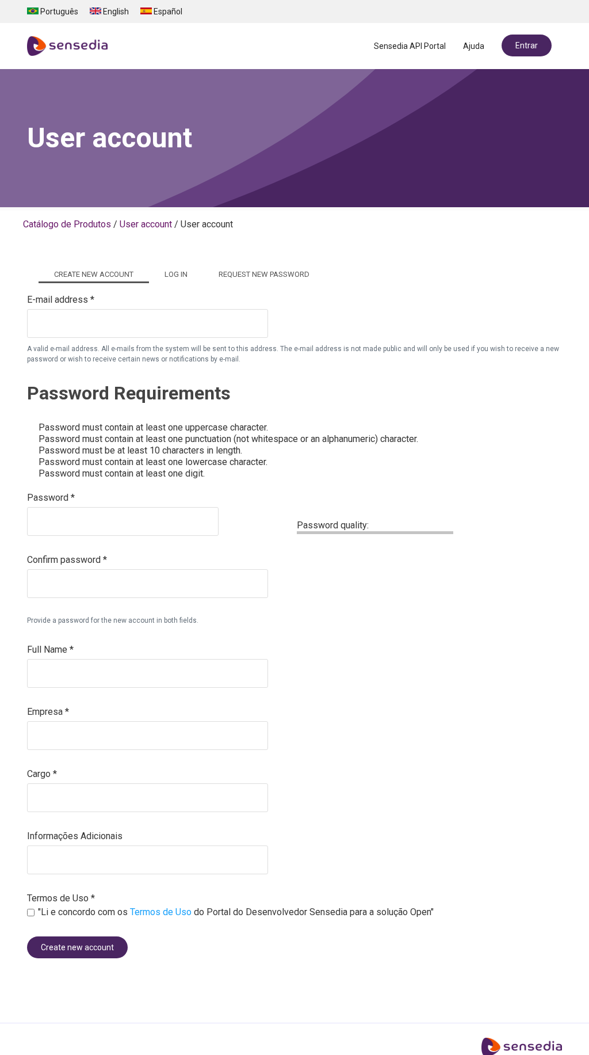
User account (146, 224)
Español (167, 11)
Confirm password (67, 559)
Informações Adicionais (75, 836)
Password (51, 497)
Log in (176, 274)
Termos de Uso (61, 898)
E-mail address (60, 299)
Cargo (42, 773)
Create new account (101, 274)
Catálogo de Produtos (67, 224)
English (115, 11)
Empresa (48, 711)
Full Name (50, 649)
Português (58, 11)
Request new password (264, 274)
